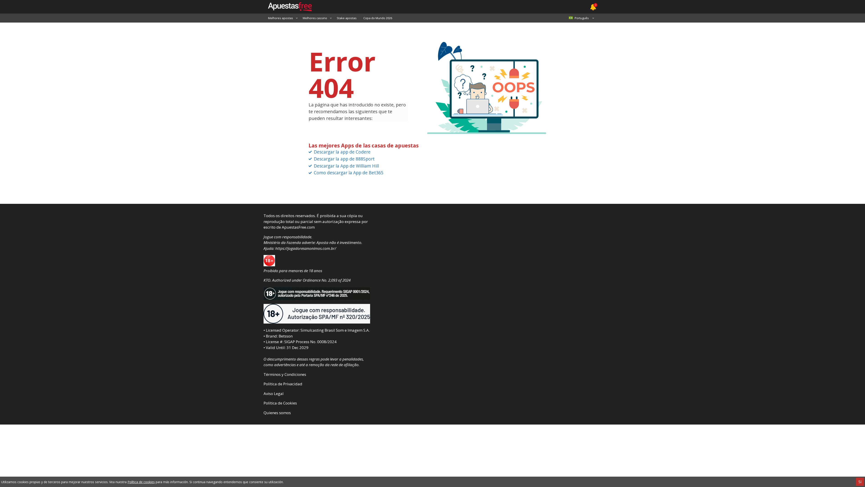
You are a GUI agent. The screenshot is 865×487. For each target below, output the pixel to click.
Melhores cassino (315, 18)
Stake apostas (347, 18)
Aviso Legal (274, 393)
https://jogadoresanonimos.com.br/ (305, 248)
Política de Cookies (280, 403)
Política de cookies (141, 482)
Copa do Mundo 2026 (377, 18)
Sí (859, 481)
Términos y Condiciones (285, 374)
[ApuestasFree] (288, 7)
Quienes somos (277, 412)
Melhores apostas (280, 18)
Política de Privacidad (283, 383)
